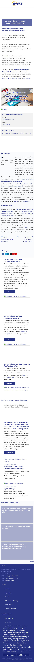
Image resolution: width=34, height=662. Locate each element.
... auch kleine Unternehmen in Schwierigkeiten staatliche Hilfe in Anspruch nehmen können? (14, 546)
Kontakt (6, 597)
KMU (26, 227)
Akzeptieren (9, 655)
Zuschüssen (26, 78)
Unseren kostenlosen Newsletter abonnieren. (16, 133)
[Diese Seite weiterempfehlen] (15, 254)
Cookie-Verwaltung (10, 608)
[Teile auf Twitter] (6, 254)
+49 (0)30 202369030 (8, 120)
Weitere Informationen (17, 658)
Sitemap (7, 589)
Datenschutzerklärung (11, 601)
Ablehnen (22, 655)
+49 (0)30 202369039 (12, 578)
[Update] (4, 109)
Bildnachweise (8, 605)
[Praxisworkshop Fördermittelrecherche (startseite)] (17, 97)
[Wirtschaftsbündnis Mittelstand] (8, 239)
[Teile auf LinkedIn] (8, 254)
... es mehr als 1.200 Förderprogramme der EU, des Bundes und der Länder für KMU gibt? (16, 510)
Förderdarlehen (6, 78)
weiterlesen (10, 292)
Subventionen (16, 78)
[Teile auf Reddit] (11, 254)
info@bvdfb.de (6, 124)
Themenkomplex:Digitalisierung (10, 488)
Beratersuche (8, 618)
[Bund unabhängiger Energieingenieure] (25, 239)
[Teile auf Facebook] (3, 254)
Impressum (7, 593)
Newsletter (7, 622)
